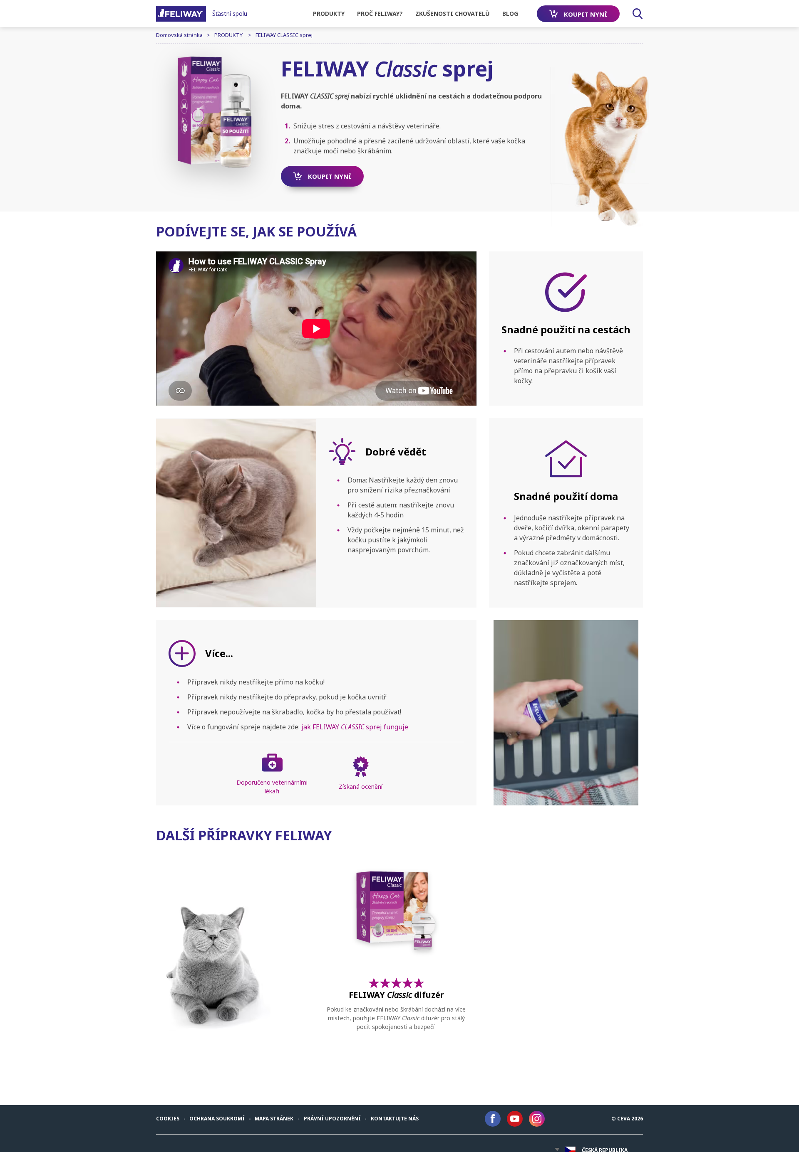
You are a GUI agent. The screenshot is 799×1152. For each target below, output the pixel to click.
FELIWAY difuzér (396, 995)
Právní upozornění (332, 1118)
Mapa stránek (274, 1118)
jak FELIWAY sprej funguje (354, 726)
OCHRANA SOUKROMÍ (217, 1118)
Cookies (167, 1118)
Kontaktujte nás (395, 1118)
